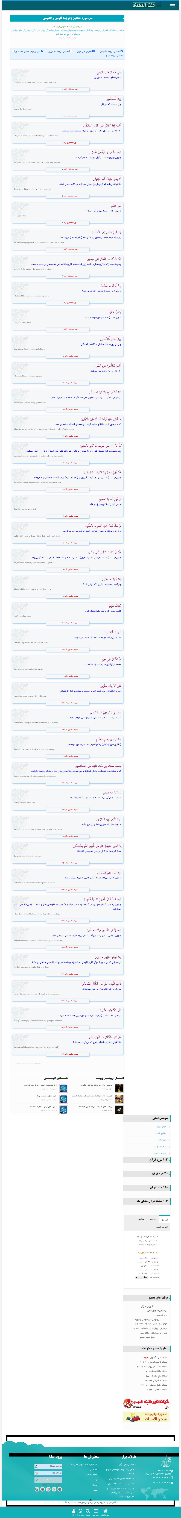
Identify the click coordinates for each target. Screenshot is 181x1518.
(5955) (59, 783)
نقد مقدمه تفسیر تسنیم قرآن (121, 1479)
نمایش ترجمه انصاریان (58, 52)
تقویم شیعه (162, 1226)
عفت (95, 1490)
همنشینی (93, 1470)
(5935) (60, 249)
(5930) (60, 116)
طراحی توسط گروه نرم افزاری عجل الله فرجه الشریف (90, 1503)
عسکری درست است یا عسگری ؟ (120, 1484)
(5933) (60, 196)
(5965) (59, 1054)
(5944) (59, 489)
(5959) (59, 890)
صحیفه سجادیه (160, 1147)
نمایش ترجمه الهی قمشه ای (27, 52)
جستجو (88, 1515)
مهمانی (94, 1485)
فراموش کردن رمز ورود (52, 1485)
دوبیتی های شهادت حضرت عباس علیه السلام (92, 1096)
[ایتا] (36, 1490)
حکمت (141, 1218)
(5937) (60, 303)
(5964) (59, 1027)
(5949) (59, 623)
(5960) (59, 921)
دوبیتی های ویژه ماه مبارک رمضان (96, 1085)
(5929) (60, 89)
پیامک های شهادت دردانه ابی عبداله (95, 1107)
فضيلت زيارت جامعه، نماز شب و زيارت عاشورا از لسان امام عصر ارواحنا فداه (120, 1493)
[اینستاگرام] (48, 1490)
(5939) (59, 356)
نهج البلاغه (162, 1140)
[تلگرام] (59, 1490)
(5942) (59, 436)
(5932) (60, 169)
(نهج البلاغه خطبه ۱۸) (67, 38)
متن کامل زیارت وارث (47, 1096)
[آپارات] (42, 1490)
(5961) (59, 947)
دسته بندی (95, 1515)
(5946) (59, 543)
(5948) (59, 596)
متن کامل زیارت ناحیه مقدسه (43, 1107)
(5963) (59, 1001)
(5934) (60, 223)
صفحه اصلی (105, 1515)
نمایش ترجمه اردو (114, 55)
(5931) (60, 143)
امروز (165, 1219)
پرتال (73, 1515)
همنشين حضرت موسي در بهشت (83, 1464)
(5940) (59, 383)
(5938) (60, 329)
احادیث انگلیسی (159, 1153)
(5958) (59, 863)
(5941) (59, 409)
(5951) (59, 676)
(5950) (59, 650)
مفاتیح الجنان (161, 1133)
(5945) (59, 516)
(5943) (59, 463)
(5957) (59, 836)
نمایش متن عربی (84, 52)
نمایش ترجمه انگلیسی (110, 52)
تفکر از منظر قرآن (126, 1464)
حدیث (153, 1218)
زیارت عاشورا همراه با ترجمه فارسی (40, 1085)
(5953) (59, 730)
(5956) (59, 810)
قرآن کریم (161, 1127)
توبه (95, 1480)
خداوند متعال (91, 1475)
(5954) (59, 756)
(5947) (59, 569)
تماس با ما (80, 1515)
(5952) (59, 703)
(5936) (60, 276)
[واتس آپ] (54, 1490)
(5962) (59, 974)
